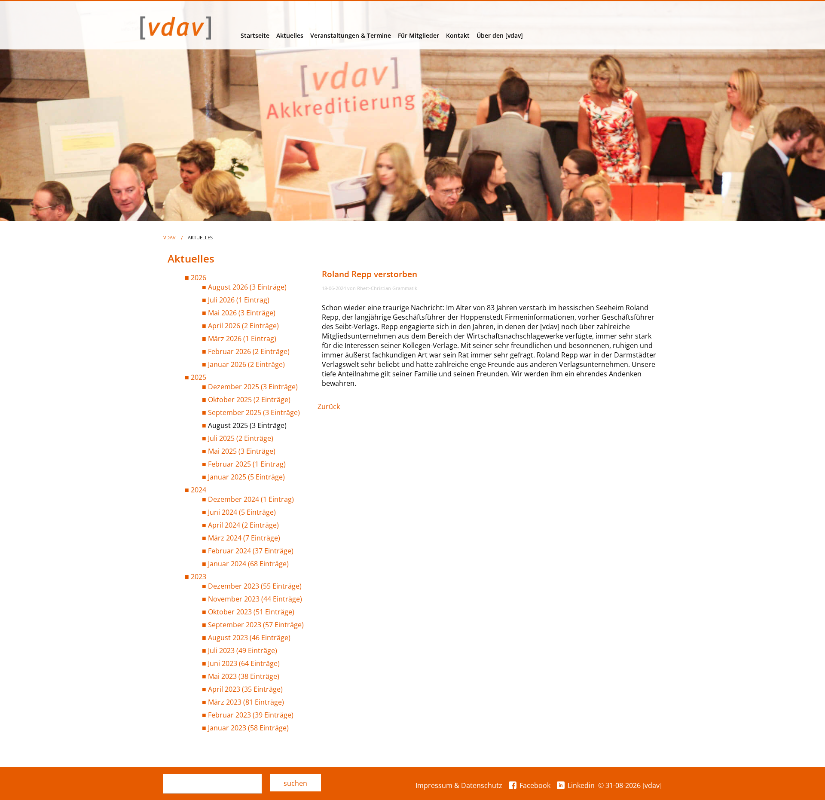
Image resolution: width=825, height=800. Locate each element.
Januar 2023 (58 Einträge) (248, 728)
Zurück (329, 406)
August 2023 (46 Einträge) (249, 637)
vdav (169, 237)
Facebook (534, 785)
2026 (198, 277)
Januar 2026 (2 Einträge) (246, 364)
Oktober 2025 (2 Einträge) (249, 399)
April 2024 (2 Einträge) (243, 525)
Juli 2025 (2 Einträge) (240, 438)
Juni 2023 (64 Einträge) (244, 663)
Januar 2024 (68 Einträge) (248, 563)
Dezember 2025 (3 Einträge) (253, 386)
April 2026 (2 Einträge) (243, 325)
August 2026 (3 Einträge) (247, 287)
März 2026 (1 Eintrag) (242, 338)
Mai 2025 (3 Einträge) (241, 451)
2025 (198, 377)
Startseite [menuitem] (255, 35)
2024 (198, 490)
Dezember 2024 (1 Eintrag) (251, 499)
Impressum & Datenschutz (459, 785)
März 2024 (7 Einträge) (244, 538)
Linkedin (581, 785)
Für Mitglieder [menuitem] (418, 35)
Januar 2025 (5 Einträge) (246, 477)
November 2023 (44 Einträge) (255, 599)
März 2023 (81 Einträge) (246, 702)
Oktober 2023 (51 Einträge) (251, 612)
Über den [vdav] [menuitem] (500, 35)
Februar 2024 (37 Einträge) (250, 551)
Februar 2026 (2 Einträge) (249, 351)
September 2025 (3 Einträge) (254, 412)
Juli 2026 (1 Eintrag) (238, 300)
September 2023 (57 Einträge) (256, 624)
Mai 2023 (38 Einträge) (243, 676)
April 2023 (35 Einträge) (245, 689)
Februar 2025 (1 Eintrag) (247, 464)
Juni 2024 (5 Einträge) (242, 512)
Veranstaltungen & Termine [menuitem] (350, 35)
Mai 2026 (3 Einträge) (241, 313)
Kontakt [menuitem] (458, 35)
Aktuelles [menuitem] (289, 35)
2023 (198, 576)
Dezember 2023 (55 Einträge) (255, 586)
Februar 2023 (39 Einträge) (250, 715)
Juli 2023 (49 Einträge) (242, 650)
